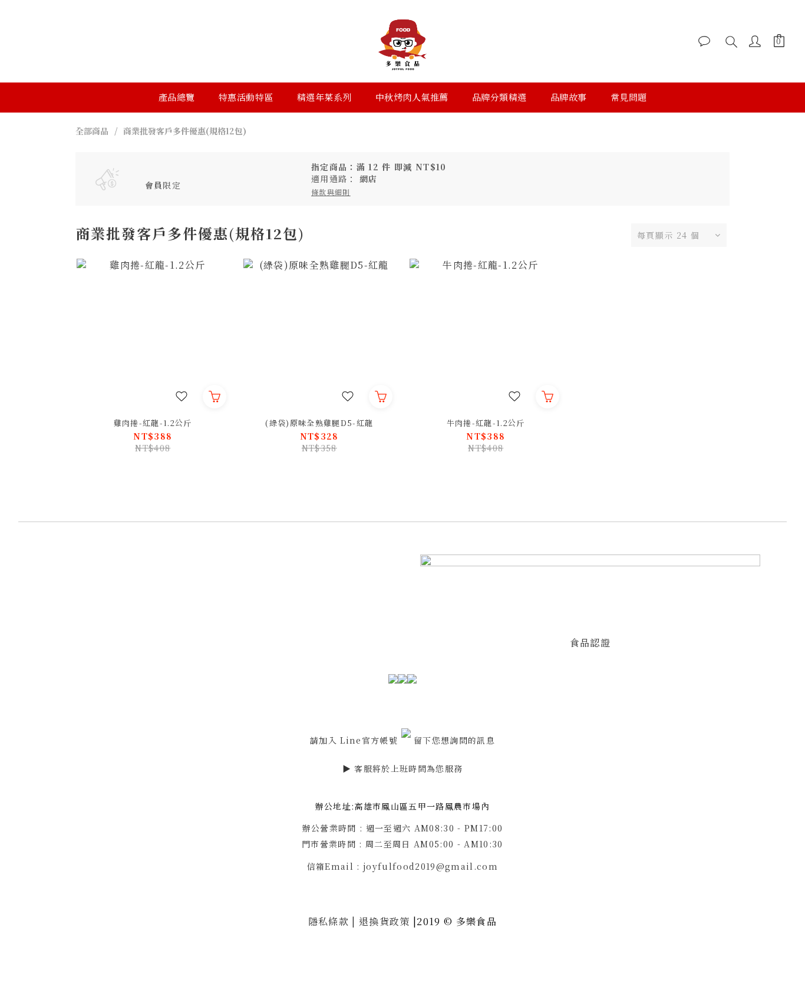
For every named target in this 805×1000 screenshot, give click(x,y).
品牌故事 (568, 97)
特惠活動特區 (246, 97)
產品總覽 (177, 97)
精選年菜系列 (324, 97)
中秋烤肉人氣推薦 (411, 97)
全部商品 (91, 131)
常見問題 (629, 97)
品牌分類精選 (499, 97)
